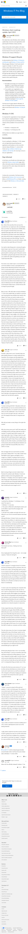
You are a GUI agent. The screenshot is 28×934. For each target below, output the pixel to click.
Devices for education (5, 846)
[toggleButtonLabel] (26, 6)
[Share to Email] (20, 795)
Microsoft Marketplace (5, 898)
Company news (4, 913)
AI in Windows (4, 812)
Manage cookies (20, 929)
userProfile (9, 207)
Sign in (7, 786)
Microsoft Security (5, 868)
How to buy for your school (6, 853)
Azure (3, 887)
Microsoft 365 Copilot (5, 878)
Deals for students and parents (7, 857)
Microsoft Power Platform (6, 874)
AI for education (4, 859)
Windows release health (13, 162)
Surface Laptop (4, 803)
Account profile (4, 823)
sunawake (7, 497)
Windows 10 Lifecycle (20, 107)
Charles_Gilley (8, 542)
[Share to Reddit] (14, 795)
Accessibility (4, 921)
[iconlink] (4, 212)
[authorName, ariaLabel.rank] (4, 36)
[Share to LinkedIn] (7, 795)
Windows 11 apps (4, 816)
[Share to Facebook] (9, 795)
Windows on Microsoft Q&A (17, 181)
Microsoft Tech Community (6, 896)
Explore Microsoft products (6, 814)
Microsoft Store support (5, 827)
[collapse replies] (14, 220)
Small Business (4, 881)
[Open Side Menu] (1, 2)
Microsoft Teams (4, 876)
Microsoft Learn (4, 891)
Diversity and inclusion (5, 919)
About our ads (4, 931)
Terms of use (4, 930)
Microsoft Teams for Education (7, 848)
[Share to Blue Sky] (16, 795)
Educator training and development (7, 855)
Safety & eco (15, 930)
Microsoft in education (5, 844)
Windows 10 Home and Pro (17, 62)
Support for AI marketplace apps (7, 893)
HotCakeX (7, 746)
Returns (3, 829)
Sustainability (4, 923)
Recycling (20, 930)
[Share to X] (12, 795)
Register (20, 2)
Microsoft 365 (4, 872)
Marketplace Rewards (5, 900)
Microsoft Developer (5, 889)
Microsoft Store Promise (6, 836)
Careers (3, 908)
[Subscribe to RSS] (18, 795)
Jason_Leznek (9, 35)
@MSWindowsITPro (11, 179)
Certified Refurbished (5, 834)
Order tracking (4, 831)
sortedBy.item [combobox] (22, 217)
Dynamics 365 (4, 870)
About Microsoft (4, 910)
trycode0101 (5, 750)
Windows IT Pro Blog (6, 5)
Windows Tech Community (15, 177)
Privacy (15, 929)
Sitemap (3, 929)
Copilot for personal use (6, 810)
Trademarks (9, 930)
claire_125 (7, 349)
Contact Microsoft (9, 929)
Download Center (4, 825)
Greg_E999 (7, 221)
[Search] (17, 2)
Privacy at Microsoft (5, 915)
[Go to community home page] (5, 2)
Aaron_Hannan (8, 683)
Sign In (24, 2)
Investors (3, 917)
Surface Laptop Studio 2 (5, 806)
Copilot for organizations (6, 808)
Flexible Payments (5, 838)
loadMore (4, 770)
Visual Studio (4, 902)
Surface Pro (3, 801)
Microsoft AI (4, 865)
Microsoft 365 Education (6, 851)
